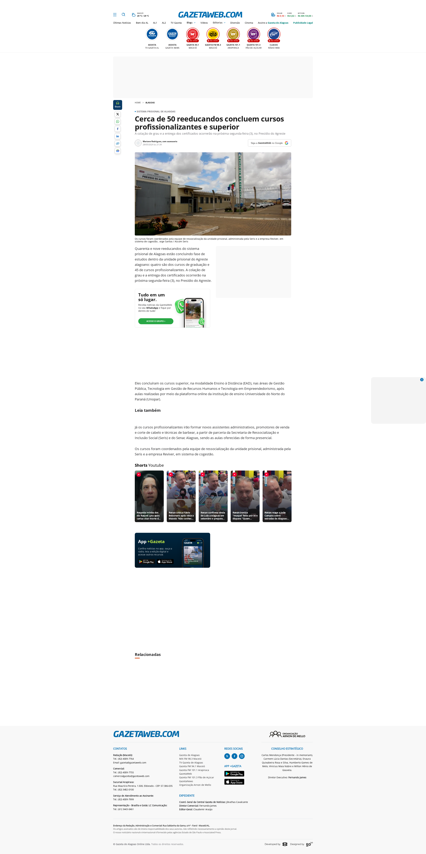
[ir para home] (210, 15)
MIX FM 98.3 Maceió (190, 758)
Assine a (273, 22)
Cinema (249, 22)
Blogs (190, 22)
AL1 (155, 22)
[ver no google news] (118, 151)
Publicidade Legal (303, 22)
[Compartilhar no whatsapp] (118, 121)
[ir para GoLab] (301, 844)
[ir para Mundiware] (276, 844)
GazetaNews (186, 781)
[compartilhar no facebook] (118, 129)
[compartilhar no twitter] (118, 114)
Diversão (235, 22)
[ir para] (236, 774)
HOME (138, 102)
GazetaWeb (185, 773)
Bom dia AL (142, 22)
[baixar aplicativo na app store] (165, 561)
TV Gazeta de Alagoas (191, 762)
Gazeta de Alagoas (189, 755)
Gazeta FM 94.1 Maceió (192, 766)
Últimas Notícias (122, 22)
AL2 (164, 22)
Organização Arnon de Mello (195, 784)
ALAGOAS (150, 102)
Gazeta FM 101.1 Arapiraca (194, 770)
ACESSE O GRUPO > (155, 321)
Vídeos (204, 22)
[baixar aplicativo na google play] (146, 561)
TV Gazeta (176, 22)
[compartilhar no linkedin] (118, 136)
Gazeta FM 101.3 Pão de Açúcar (196, 777)
